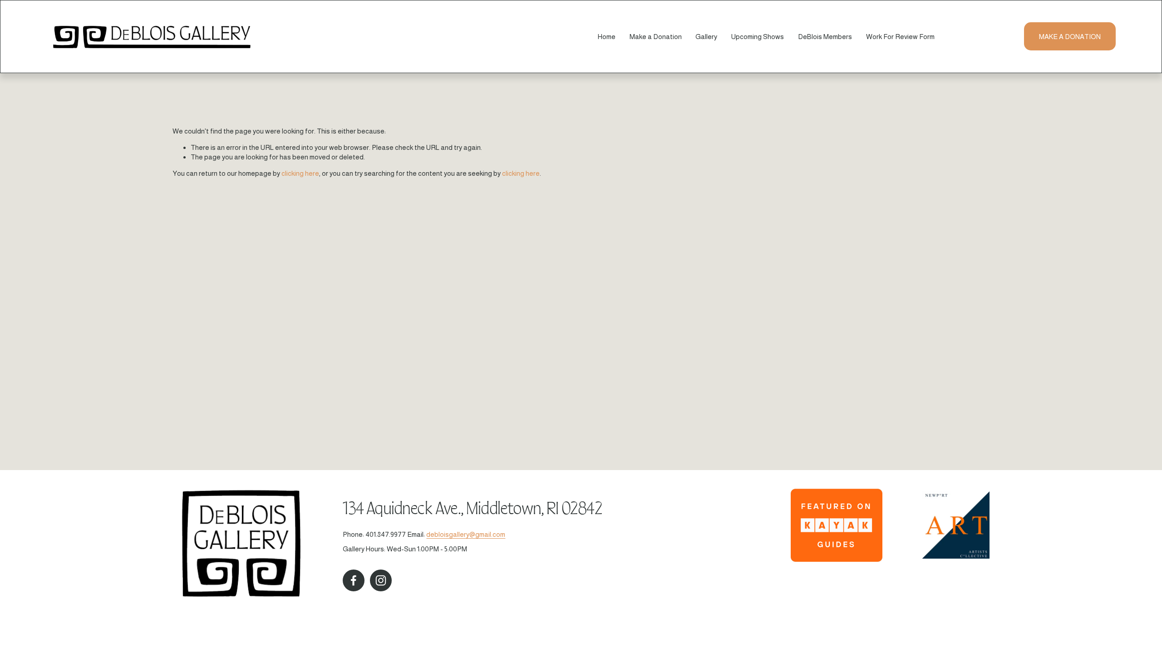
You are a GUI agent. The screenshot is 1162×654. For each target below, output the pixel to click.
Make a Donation (656, 36)
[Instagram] (381, 580)
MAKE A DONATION (1070, 36)
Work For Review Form (900, 36)
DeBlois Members (825, 36)
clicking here (300, 173)
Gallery (706, 36)
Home (606, 36)
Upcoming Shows (757, 36)
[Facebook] (353, 580)
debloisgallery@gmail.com (465, 534)
